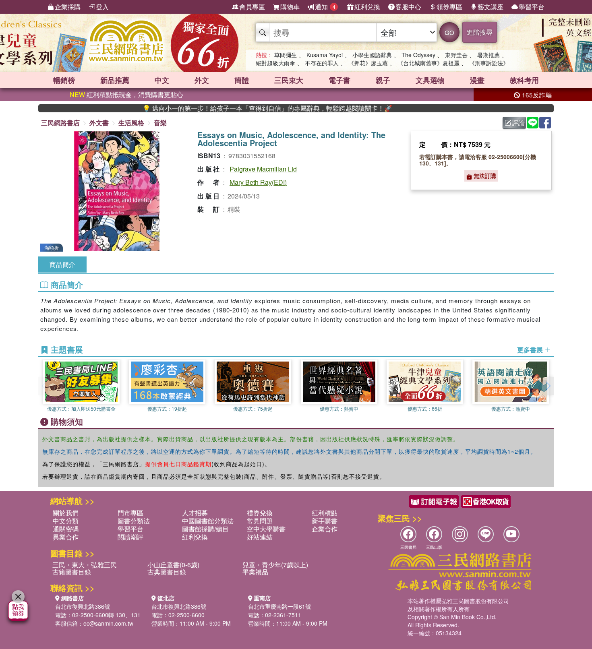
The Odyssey (418, 55)
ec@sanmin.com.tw (108, 623)
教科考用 (524, 80)
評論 (518, 122)
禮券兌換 (260, 512)
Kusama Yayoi (324, 55)
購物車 (290, 6)
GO (449, 32)
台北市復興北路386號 (82, 606)
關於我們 (66, 512)
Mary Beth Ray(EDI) (258, 182)
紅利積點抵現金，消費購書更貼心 (126, 94)
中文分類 (66, 520)
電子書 (339, 80)
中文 (162, 80)
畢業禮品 (255, 572)
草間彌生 (285, 55)
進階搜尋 (480, 32)
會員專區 (252, 6)
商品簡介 (62, 264)
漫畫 (477, 80)
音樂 (160, 122)
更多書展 (530, 350)
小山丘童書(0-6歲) (173, 564)
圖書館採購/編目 (205, 528)
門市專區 (130, 512)
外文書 (99, 122)
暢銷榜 (64, 80)
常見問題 (260, 520)
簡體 (241, 80)
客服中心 (408, 6)
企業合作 (324, 528)
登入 (102, 6)
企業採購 (68, 6)
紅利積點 (324, 512)
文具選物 (430, 80)
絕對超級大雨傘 (275, 63)
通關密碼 (66, 528)
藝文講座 (490, 6)
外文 (202, 80)
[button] (548, 386)
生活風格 (131, 122)
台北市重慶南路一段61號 (279, 606)
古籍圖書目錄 (71, 572)
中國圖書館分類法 (208, 520)
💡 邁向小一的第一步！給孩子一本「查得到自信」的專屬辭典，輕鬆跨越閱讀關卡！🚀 (249, 108)
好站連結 (260, 537)
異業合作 (66, 537)
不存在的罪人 (322, 63)
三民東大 (288, 80)
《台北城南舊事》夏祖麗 (428, 63)
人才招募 (195, 512)
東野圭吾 (456, 55)
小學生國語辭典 (372, 55)
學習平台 (531, 6)
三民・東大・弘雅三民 (84, 564)
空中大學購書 (266, 528)
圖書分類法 (134, 520)
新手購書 (324, 520)
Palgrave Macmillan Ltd (263, 169)
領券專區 (449, 6)
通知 (325, 6)
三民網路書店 (60, 122)
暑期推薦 (488, 55)
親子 (383, 80)
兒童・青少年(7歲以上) (275, 564)
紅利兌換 (367, 6)
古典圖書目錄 (166, 572)
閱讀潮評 (130, 537)
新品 (114, 80)
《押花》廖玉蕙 (368, 63)
